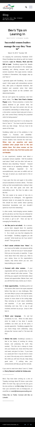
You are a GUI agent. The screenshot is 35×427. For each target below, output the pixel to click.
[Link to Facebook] (28, 424)
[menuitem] (25, 7)
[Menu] (29, 7)
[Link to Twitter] (25, 424)
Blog (5, 14)
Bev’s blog (20, 386)
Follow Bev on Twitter (10, 395)
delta (27, 38)
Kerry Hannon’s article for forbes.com (18, 371)
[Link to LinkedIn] (30, 424)
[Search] (25, 7)
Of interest (20, 38)
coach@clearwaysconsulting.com (21, 391)
